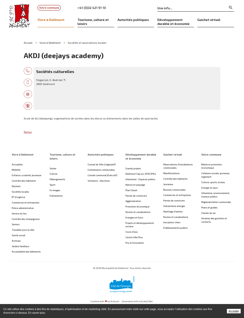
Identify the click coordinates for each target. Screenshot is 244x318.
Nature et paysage (135, 184)
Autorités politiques (133, 20)
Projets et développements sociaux (139, 225)
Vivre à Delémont (51, 20)
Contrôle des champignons (26, 219)
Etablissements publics (175, 227)
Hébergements (57, 179)
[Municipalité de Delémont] (20, 18)
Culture (53, 173)
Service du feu (19, 213)
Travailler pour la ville (23, 229)
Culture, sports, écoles (213, 182)
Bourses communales (174, 189)
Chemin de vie (208, 213)
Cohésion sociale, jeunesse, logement (215, 175)
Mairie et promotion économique (211, 166)
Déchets (16, 186)
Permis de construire (136, 195)
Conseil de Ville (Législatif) (102, 164)
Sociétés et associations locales (87, 42)
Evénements (56, 195)
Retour (28, 132)
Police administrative (23, 208)
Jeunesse (168, 184)
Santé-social (18, 235)
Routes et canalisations (137, 212)
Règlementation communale (216, 202)
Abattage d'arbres (173, 211)
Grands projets (133, 168)
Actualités (17, 164)
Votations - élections (99, 180)
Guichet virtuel (208, 20)
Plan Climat (131, 190)
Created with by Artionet (104, 301)
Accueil (28, 42)
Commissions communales (101, 169)
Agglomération (133, 201)
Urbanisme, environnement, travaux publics (215, 195)
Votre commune (49, 7)
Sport (52, 184)
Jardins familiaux (20, 246)
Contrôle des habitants (24, 180)
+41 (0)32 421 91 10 (92, 8)
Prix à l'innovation (134, 242)
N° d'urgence (18, 197)
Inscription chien (171, 222)
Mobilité (16, 169)
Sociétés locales (20, 191)
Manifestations (171, 173)
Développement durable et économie (173, 22)
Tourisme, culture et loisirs (93, 22)
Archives (16, 240)
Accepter (234, 311)
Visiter (53, 168)
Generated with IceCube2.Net (137, 301)
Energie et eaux (209, 187)
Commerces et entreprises (25, 202)
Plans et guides (209, 207)
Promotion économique (137, 206)
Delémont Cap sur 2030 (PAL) (140, 173)
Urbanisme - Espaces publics (140, 179)
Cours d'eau (131, 231)
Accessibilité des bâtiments (26, 251)
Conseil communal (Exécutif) (102, 175)
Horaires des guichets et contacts (214, 220)
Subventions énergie (174, 206)
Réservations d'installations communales (178, 166)
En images (55, 190)
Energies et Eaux (134, 217)
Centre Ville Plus (134, 237)
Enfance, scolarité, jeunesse (26, 175)
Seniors (16, 224)
